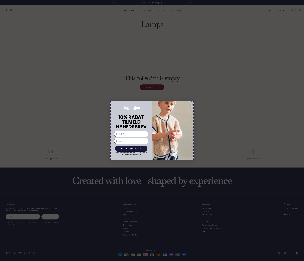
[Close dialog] (191, 103)
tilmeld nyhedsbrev (131, 148)
